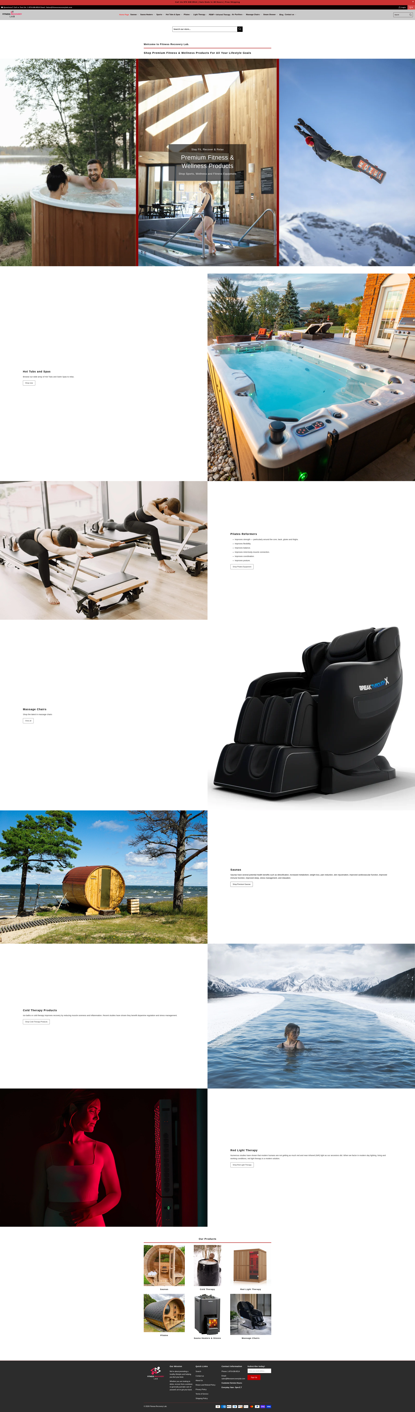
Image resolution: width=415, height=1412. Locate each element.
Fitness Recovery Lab (158, 1406)
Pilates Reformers (243, 533)
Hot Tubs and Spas (37, 371)
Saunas (235, 869)
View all (28, 721)
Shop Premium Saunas (242, 884)
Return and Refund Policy (205, 1385)
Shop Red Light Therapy (242, 1165)
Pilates (164, 1315)
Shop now (29, 383)
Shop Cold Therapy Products (36, 1022)
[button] (134, 15)
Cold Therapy (207, 1268)
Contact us (200, 1376)
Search (198, 1371)
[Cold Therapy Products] (311, 1016)
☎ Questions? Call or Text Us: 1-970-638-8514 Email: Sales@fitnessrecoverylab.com (36, 7)
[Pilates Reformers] (104, 550)
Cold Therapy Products (40, 1010)
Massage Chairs (35, 709)
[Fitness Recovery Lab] (12, 15)
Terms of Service (202, 1394)
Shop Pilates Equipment (242, 567)
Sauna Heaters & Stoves (207, 1316)
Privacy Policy (201, 1389)
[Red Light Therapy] (104, 1158)
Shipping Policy (202, 1398)
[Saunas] (104, 877)
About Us (199, 1380)
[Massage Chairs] (311, 715)
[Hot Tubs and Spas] (311, 377)
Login (403, 7)
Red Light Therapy (244, 1150)
